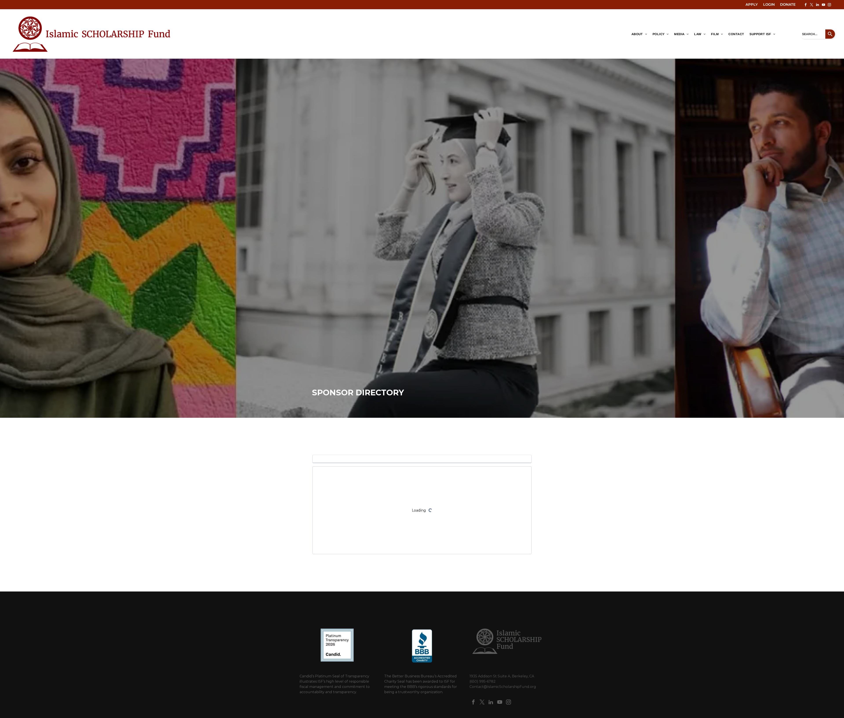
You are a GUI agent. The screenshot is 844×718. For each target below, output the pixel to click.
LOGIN (769, 4)
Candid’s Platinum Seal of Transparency (334, 676)
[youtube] (823, 5)
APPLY (752, 4)
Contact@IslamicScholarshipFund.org (502, 687)
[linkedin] (817, 5)
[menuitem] (637, 34)
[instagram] (829, 5)
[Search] (830, 34)
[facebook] (805, 5)
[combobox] (812, 34)
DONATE (788, 4)
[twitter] (811, 5)
